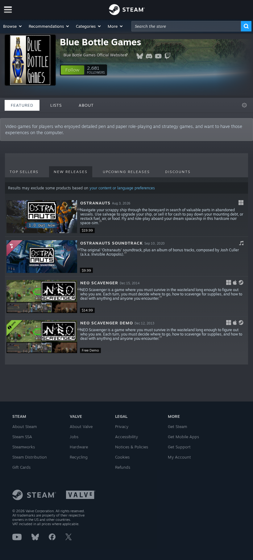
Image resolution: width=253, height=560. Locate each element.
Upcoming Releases (126, 172)
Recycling (79, 457)
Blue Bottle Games (100, 41)
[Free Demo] (41, 336)
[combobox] (186, 26)
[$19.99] (41, 216)
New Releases (71, 172)
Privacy (121, 426)
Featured (22, 105)
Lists (56, 105)
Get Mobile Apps (183, 436)
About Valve (81, 426)
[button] (13, 26)
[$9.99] (41, 256)
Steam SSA (22, 436)
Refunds (122, 467)
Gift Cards (21, 467)
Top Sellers (24, 172)
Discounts (178, 172)
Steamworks (23, 446)
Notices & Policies (131, 446)
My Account (179, 457)
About (86, 105)
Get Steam (177, 426)
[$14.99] (41, 296)
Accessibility (126, 436)
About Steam (24, 426)
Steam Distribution (29, 457)
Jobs (74, 436)
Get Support (179, 446)
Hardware (79, 446)
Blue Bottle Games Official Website (94, 55)
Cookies (122, 457)
